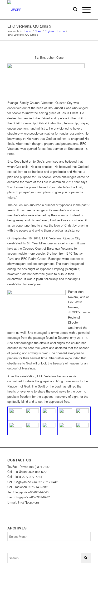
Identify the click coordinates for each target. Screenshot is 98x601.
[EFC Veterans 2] (82, 428)
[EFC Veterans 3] (49, 428)
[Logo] (40, 9)
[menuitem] (73, 9)
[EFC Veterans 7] (65, 414)
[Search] (73, 9)
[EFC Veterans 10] (15, 414)
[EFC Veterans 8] (32, 414)
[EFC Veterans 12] (65, 428)
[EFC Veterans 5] (32, 428)
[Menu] (84, 9)
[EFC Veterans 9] (15, 428)
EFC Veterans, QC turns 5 (29, 26)
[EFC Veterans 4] (49, 414)
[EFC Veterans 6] (82, 414)
